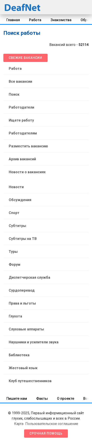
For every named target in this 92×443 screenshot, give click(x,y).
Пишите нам (16, 398)
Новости (16, 187)
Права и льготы (22, 303)
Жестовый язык (23, 368)
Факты (42, 398)
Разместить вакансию (28, 146)
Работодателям (23, 133)
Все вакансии (20, 81)
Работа (35, 20)
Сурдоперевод (22, 290)
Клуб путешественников (30, 381)
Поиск (14, 94)
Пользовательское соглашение (51, 424)
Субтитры (17, 226)
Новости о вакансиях (27, 172)
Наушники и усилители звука (34, 342)
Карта (18, 424)
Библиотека (19, 355)
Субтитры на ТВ (23, 239)
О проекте (65, 398)
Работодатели (21, 107)
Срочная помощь (46, 433)
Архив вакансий (22, 159)
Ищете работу (21, 120)
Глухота (15, 316)
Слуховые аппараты (26, 329)
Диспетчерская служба (29, 277)
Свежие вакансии (25, 58)
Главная (13, 20)
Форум (14, 264)
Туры (13, 251)
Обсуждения (20, 200)
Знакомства (60, 20)
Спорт (14, 213)
